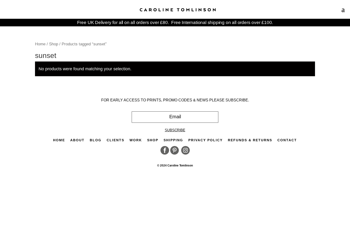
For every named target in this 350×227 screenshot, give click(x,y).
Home (40, 44)
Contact (287, 140)
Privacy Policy (205, 140)
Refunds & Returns (250, 140)
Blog (95, 140)
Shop (53, 44)
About (77, 140)
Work (136, 140)
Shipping (173, 140)
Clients (115, 140)
